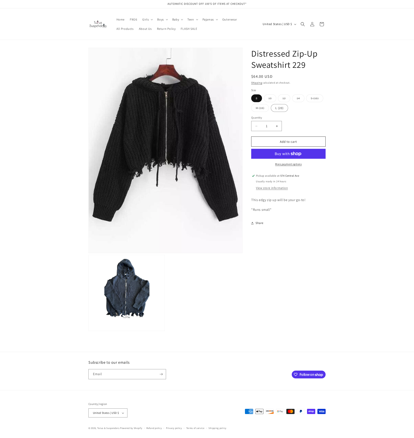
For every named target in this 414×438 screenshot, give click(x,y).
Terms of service (195, 428)
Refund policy (154, 428)
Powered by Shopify (131, 428)
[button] (147, 19)
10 (272, 99)
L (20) (279, 108)
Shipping (256, 82)
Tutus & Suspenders (108, 428)
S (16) (317, 99)
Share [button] (259, 223)
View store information (272, 188)
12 (286, 99)
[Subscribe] (161, 374)
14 (300, 99)
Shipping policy (217, 428)
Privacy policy (174, 428)
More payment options (288, 164)
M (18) (262, 109)
